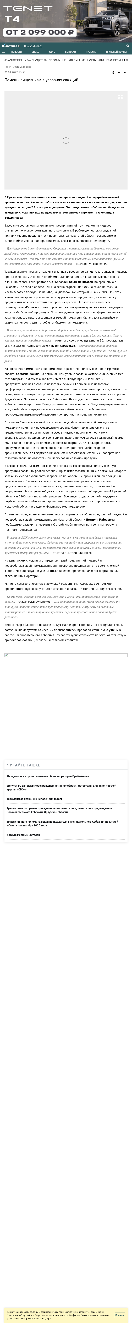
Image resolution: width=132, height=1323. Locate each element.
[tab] (16, 51)
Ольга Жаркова (22, 66)
